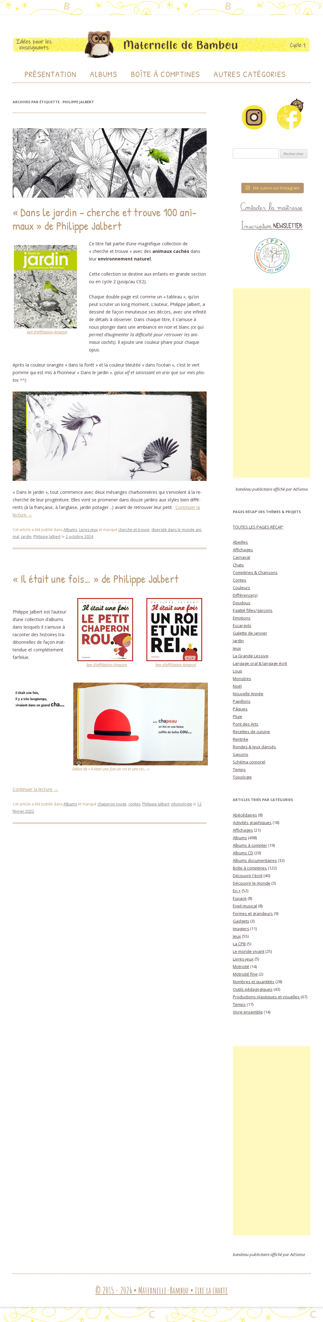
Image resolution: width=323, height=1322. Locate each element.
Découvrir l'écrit (247, 875)
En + (237, 891)
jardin (26, 536)
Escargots (242, 625)
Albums (103, 74)
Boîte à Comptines (165, 74)
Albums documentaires (255, 860)
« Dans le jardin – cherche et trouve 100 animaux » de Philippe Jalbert (105, 218)
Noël (237, 686)
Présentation (51, 74)
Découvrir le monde (251, 883)
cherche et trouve (134, 529)
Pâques (240, 709)
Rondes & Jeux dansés (254, 747)
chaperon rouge (111, 804)
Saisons (240, 754)
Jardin (238, 640)
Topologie (242, 777)
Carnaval (241, 557)
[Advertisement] (271, 383)
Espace (240, 898)
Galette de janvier (250, 633)
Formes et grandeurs (253, 913)
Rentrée (240, 739)
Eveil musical (245, 906)
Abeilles (240, 542)
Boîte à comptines (250, 868)
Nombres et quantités (253, 981)
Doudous (241, 603)
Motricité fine (245, 974)
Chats (238, 565)
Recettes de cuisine (251, 731)
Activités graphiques (252, 822)
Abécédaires (245, 815)
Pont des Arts (245, 724)
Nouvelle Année (248, 694)
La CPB (239, 944)
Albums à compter (250, 845)
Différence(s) (245, 595)
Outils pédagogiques (253, 989)
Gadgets (241, 921)
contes (134, 804)
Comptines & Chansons (255, 572)
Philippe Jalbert (47, 536)
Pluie (237, 716)
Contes (239, 580)
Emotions (241, 618)
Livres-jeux (88, 529)
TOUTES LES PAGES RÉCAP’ (258, 527)
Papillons (241, 701)
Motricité (241, 966)
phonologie (181, 804)
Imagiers (241, 928)
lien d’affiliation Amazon (47, 332)
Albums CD (243, 853)
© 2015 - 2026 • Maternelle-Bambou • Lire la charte (161, 1290)
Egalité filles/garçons (253, 610)
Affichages (243, 550)
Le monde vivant (248, 951)
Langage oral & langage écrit (260, 663)
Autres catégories (250, 74)
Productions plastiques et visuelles (266, 997)
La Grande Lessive (250, 656)
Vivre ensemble (248, 1012)
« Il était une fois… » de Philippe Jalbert (96, 578)
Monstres (242, 678)
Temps (239, 769)
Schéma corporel (249, 762)
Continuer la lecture (35, 789)
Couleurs (241, 587)
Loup (237, 671)
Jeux (237, 648)
